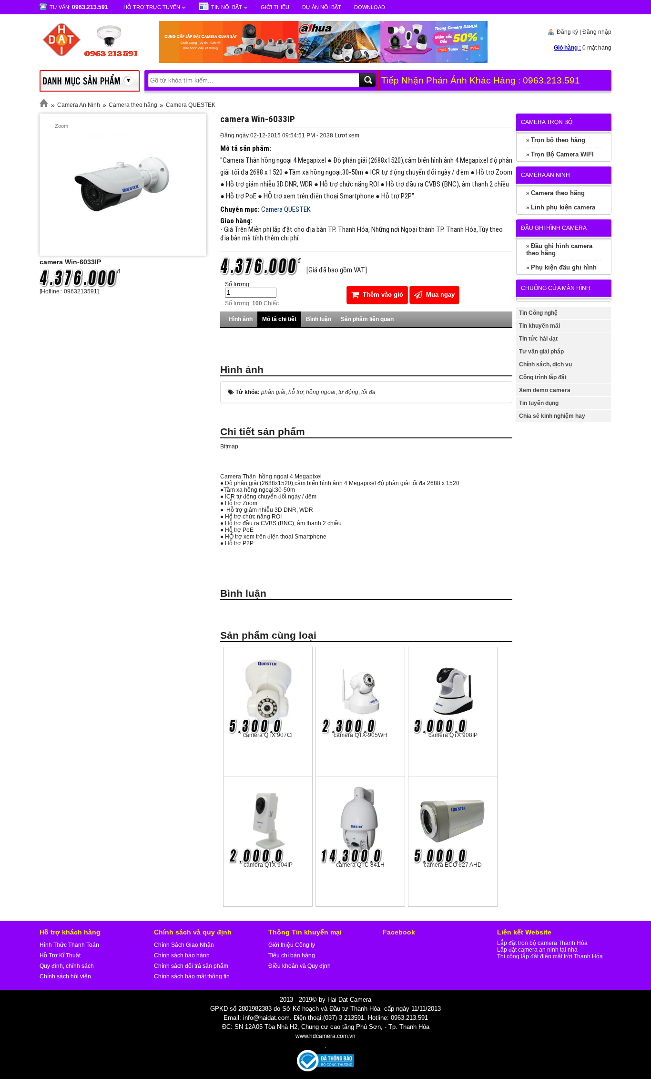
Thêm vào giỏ (382, 294)
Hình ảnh (241, 319)
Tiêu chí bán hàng (291, 955)
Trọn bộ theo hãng (558, 140)
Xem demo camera (544, 390)
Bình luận (318, 319)
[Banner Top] (314, 61)
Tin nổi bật (226, 7)
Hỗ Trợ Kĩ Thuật (60, 955)
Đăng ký (567, 32)
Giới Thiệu (275, 7)
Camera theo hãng (133, 105)
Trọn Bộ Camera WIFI (562, 154)
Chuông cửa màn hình (555, 288)
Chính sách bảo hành (182, 955)
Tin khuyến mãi (539, 325)
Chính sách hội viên (65, 976)
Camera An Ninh (78, 105)
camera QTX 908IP (453, 735)
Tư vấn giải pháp (541, 351)
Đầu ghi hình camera (554, 228)
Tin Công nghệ (538, 313)
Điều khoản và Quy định (299, 966)
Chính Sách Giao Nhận (184, 945)
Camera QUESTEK (190, 105)
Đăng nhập (596, 32)
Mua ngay (439, 294)
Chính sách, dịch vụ (545, 364)
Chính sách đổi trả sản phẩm (191, 966)
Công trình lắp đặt (543, 377)
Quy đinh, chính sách (67, 966)
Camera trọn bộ (546, 122)
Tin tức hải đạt (538, 338)
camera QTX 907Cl (268, 735)
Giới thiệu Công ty (291, 945)
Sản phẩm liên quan (367, 319)
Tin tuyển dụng (539, 403)
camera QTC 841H (360, 864)
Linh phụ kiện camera (563, 207)
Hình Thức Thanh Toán (69, 945)
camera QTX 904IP (268, 864)
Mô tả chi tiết (279, 319)
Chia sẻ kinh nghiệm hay (552, 416)
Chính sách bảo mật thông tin (192, 976)
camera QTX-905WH (360, 735)
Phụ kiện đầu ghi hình (564, 267)
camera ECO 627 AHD (453, 864)
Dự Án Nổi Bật (321, 7)
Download (369, 7)
